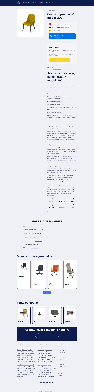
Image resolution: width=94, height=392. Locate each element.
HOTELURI (60, 371)
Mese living (46, 363)
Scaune (40, 348)
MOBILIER (25, 370)
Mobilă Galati (20, 355)
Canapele (44, 378)
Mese (47, 361)
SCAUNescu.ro (45, 391)
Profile (59, 378)
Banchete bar (47, 372)
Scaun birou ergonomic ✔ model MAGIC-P (69, 283)
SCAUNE (21, 321)
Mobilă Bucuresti (21, 348)
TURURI (60, 373)
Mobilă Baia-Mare (25, 363)
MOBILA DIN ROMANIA (63, 348)
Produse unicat (52, 355)
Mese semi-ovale (51, 366)
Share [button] (50, 211)
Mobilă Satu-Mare (21, 366)
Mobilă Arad (20, 359)
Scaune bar (49, 350)
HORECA (32, 372)
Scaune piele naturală (43, 357)
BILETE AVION (61, 368)
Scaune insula (41, 351)
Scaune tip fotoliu (42, 355)
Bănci (54, 368)
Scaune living (41, 350)
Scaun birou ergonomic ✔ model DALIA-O (54, 283)
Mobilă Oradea (28, 355)
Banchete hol (41, 370)
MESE (36, 321)
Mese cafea (44, 365)
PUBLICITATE (20, 374)
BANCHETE (69, 321)
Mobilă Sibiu (24, 361)
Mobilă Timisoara (27, 351)
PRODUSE (31, 370)
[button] (26, 2)
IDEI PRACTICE (61, 352)
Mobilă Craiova (29, 353)
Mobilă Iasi (24, 350)
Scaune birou (48, 353)
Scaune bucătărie (47, 348)
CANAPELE (20, 376)
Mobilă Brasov (20, 353)
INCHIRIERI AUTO (62, 366)
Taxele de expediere (57, 69)
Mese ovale (49, 368)
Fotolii (39, 378)
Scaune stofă (49, 359)
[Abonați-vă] (57, 337)
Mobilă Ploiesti (20, 357)
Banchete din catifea (48, 376)
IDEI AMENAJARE (27, 368)
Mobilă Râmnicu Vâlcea (27, 365)
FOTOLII (52, 321)
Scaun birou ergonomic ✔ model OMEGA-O (38, 283)
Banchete (40, 374)
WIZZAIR (60, 375)
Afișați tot (47, 292)
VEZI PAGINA (40, 229)
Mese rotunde (41, 368)
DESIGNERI (20, 372)
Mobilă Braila (28, 357)
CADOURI (26, 372)
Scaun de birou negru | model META (23, 276)
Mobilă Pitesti (27, 359)
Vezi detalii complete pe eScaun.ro (59, 60)
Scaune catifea (41, 361)
